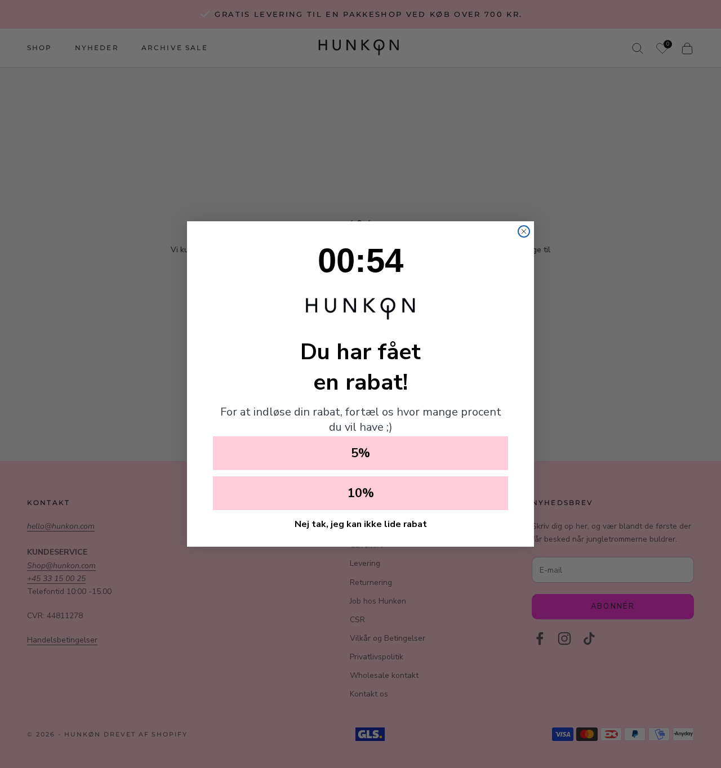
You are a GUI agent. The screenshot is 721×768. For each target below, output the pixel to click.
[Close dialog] (523, 231)
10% (361, 493)
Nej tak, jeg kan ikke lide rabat (361, 524)
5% (360, 453)
